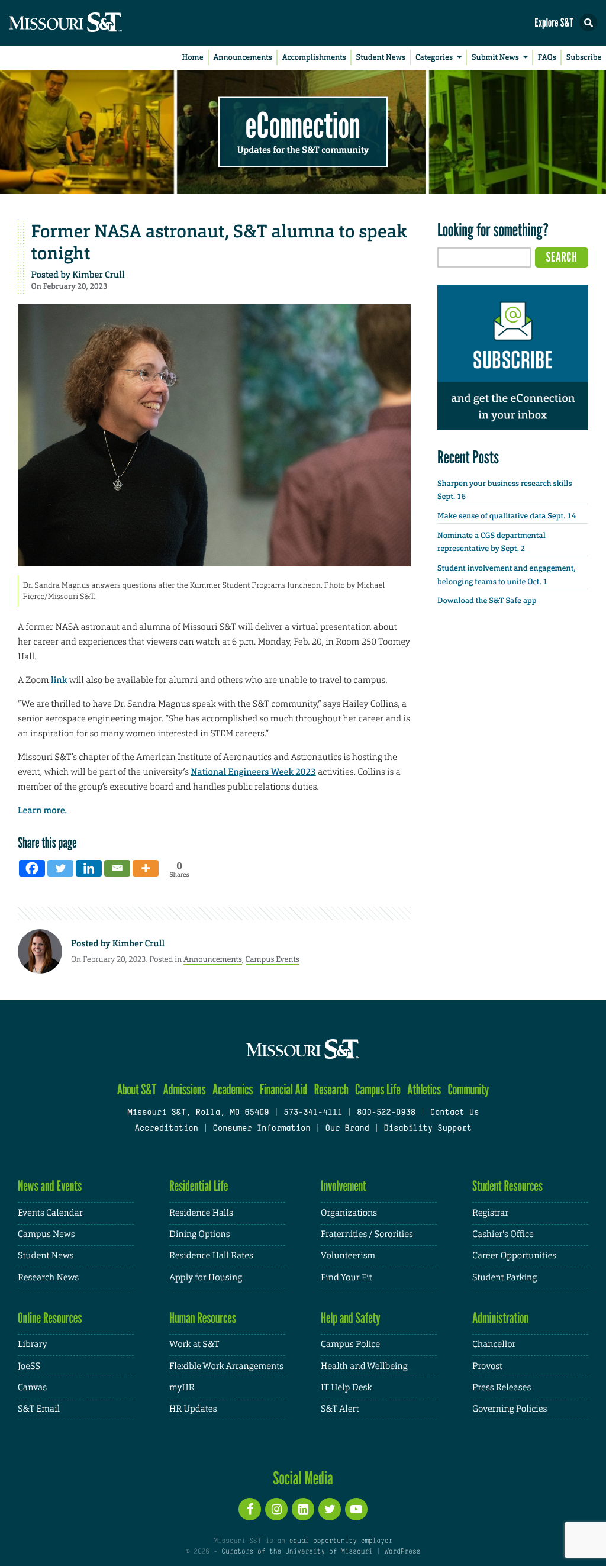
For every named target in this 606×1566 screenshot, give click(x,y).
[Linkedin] (89, 868)
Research (331, 1089)
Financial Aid (284, 1089)
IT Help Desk (346, 1387)
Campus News (46, 1234)
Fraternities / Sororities (367, 1234)
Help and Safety (351, 1317)
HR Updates (193, 1408)
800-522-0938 (386, 1113)
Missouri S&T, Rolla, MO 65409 (198, 1113)
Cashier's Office (503, 1234)
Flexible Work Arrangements (226, 1366)
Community (468, 1089)
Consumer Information (261, 1128)
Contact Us (454, 1113)
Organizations (349, 1213)
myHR (182, 1387)
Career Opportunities (514, 1255)
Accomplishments (314, 58)
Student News (380, 58)
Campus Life (378, 1089)
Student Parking (504, 1277)
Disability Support (427, 1128)
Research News (48, 1277)
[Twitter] (60, 868)
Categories (434, 58)
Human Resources (202, 1317)
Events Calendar (50, 1213)
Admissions (184, 1089)
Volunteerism (348, 1255)
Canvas (32, 1387)
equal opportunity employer (340, 1541)
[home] (89, 23)
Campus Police (350, 1344)
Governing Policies (509, 1408)
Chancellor (493, 1344)
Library (32, 1344)
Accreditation (166, 1128)
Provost (487, 1366)
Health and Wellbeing (364, 1366)
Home (193, 58)
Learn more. (42, 810)
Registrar (490, 1213)
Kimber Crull (98, 275)
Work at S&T (194, 1344)
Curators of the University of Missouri (296, 1551)
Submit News (495, 58)
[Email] (117, 868)
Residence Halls (201, 1213)
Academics (232, 1089)
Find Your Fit (346, 1277)
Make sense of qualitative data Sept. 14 (506, 516)
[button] (588, 22)
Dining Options (199, 1234)
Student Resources (507, 1185)
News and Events (50, 1185)
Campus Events (272, 959)
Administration (500, 1317)
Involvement (343, 1185)
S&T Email (39, 1408)
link (59, 680)
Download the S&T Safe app (487, 601)
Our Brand (347, 1128)
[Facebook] (32, 868)
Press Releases (501, 1387)
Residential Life (198, 1185)
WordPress (402, 1551)
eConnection (303, 124)
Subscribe (584, 58)
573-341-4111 (312, 1113)
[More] (146, 868)
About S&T (137, 1089)
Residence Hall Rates (211, 1255)
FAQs (547, 58)
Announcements (242, 58)
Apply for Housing (205, 1277)
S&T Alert (340, 1408)
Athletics (424, 1089)
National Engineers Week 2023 (253, 772)
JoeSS (29, 1366)
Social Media (303, 1477)
